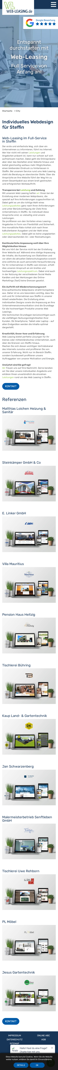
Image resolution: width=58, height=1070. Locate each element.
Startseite (7, 111)
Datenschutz (14, 1039)
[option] (29, 58)
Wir (4, 368)
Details (21, 1065)
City (18, 111)
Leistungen (34, 152)
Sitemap (14, 1043)
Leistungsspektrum (27, 271)
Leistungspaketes (11, 205)
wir (38, 193)
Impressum (14, 1035)
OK (37, 1065)
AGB (43, 1039)
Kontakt (11, 386)
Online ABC (43, 1035)
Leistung (25, 190)
